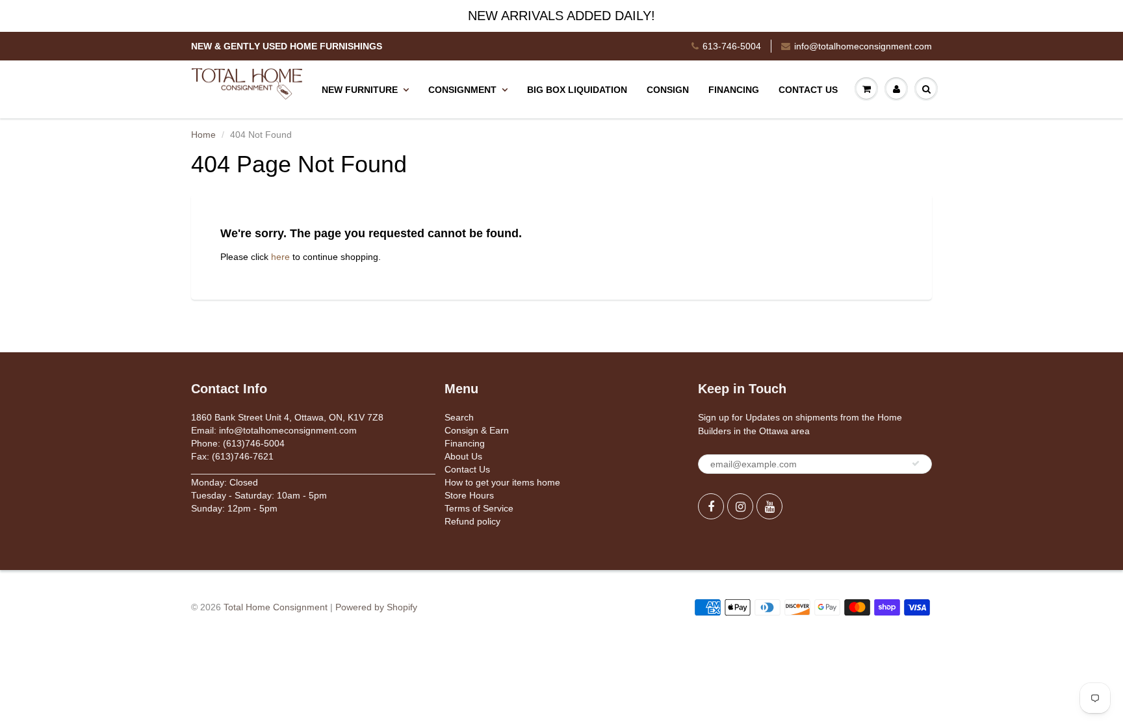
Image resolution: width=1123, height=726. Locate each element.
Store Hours (469, 495)
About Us (463, 456)
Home (203, 134)
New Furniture (360, 89)
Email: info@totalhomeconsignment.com (274, 430)
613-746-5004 (732, 46)
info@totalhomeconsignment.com (863, 46)
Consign (668, 89)
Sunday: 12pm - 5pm (234, 508)
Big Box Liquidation (577, 89)
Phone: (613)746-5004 (238, 443)
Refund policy (472, 521)
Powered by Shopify (376, 607)
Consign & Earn (477, 430)
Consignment (462, 89)
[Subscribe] (915, 463)
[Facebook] (711, 506)
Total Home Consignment (276, 607)
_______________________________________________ (313, 469)
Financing (733, 89)
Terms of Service (479, 508)
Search (459, 417)
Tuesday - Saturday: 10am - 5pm (259, 495)
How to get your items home (502, 482)
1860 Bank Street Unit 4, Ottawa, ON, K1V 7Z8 (287, 417)
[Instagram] (740, 506)
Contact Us (808, 89)
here (280, 257)
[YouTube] (769, 506)
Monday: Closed (224, 482)
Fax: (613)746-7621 (232, 456)
